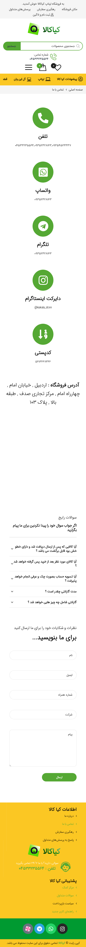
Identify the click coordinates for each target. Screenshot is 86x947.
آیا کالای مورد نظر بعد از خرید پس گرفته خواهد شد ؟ (45, 564)
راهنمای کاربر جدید (63, 911)
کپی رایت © (72, 943)
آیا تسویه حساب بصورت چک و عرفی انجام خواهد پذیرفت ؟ (46, 578)
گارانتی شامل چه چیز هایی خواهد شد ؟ (52, 602)
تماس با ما (68, 824)
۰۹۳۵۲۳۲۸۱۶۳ (43, 199)
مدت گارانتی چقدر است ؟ (61, 591)
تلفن (43, 137)
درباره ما (69, 816)
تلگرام (43, 245)
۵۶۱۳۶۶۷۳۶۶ (43, 361)
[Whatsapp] (51, 928)
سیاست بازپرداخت (63, 903)
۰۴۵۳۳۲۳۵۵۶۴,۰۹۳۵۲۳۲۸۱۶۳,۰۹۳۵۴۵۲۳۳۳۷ (43, 145)
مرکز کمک (68, 887)
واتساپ (43, 191)
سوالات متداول (65, 895)
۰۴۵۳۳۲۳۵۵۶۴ (39, 59)
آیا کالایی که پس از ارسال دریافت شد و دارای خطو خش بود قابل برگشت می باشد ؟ (46, 549)
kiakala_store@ (43, 307)
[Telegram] (39, 928)
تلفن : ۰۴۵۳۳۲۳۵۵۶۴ (37, 868)
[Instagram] (62, 928)
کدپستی (43, 353)
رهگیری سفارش (64, 832)
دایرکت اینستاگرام (43, 299)
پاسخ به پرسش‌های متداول (58, 840)
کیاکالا (61, 943)
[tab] (43, 548)
